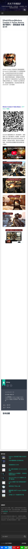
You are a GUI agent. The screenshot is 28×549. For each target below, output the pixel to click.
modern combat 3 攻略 (14, 398)
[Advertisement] (14, 40)
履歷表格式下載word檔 (14, 486)
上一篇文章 (7, 405)
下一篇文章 (7, 407)
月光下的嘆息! (14, 3)
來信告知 (5, 511)
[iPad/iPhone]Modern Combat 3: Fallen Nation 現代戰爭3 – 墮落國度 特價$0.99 (13, 23)
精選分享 (12, 394)
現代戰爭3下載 (16, 399)
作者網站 (11, 385)
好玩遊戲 (7, 394)
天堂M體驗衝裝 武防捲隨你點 (16, 460)
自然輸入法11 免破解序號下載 (16, 494)
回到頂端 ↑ (24, 543)
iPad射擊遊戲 (8, 397)
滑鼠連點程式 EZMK (14, 464)
